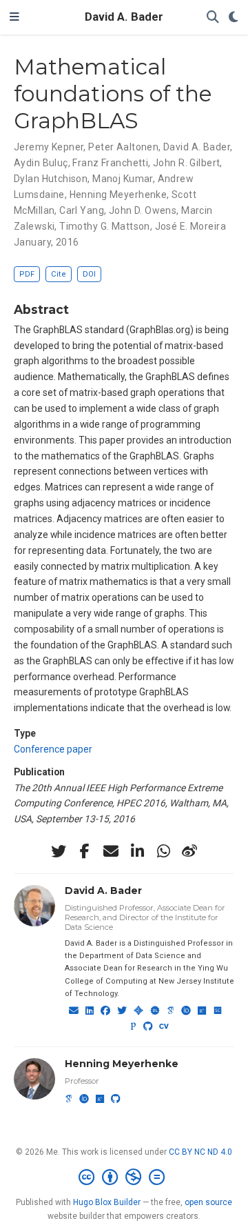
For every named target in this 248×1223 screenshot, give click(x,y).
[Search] (213, 18)
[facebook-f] (84, 851)
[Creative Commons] (124, 1177)
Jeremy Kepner (48, 146)
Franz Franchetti (110, 162)
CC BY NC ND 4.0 (200, 1152)
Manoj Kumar (122, 178)
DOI (89, 274)
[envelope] (111, 851)
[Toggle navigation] (14, 17)
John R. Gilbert (186, 162)
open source (208, 1202)
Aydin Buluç (41, 162)
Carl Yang (81, 210)
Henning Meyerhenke (118, 194)
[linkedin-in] (137, 851)
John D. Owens (142, 210)
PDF (26, 274)
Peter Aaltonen (123, 146)
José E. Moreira (190, 226)
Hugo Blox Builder (107, 1202)
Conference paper (53, 749)
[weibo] (189, 851)
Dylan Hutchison (50, 178)
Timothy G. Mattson (104, 226)
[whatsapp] (163, 851)
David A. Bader (124, 16)
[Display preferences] (233, 18)
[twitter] (58, 851)
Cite (58, 274)
